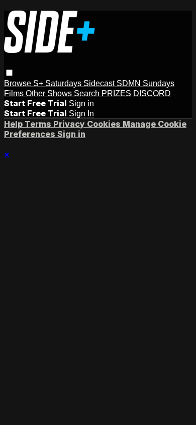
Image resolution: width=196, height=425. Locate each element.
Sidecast (100, 83)
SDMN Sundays (145, 83)
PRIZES (116, 93)
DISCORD (152, 93)
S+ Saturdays (58, 83)
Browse (18, 83)
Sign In (81, 113)
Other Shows (50, 93)
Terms (39, 124)
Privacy (70, 124)
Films (15, 93)
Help (14, 124)
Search (88, 93)
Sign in (81, 103)
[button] (9, 72)
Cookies (105, 124)
